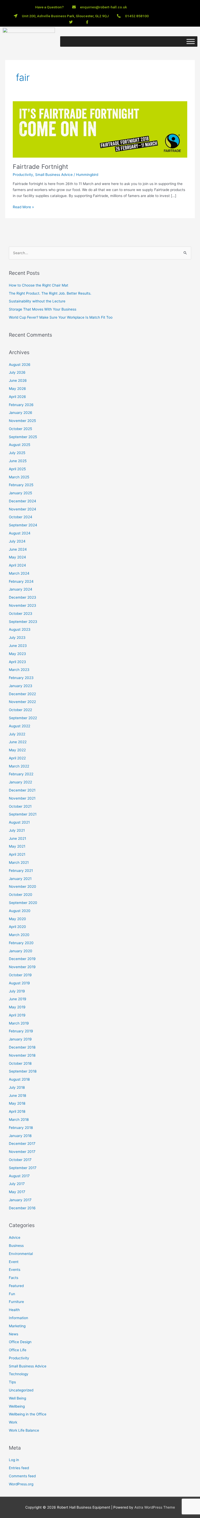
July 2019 (17, 991)
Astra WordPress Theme (154, 1507)
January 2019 (20, 1039)
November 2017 (22, 1152)
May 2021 (17, 846)
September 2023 (23, 622)
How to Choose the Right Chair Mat (38, 285)
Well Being (17, 1398)
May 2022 (17, 750)
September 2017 (22, 1168)
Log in (14, 1460)
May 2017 (17, 1192)
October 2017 (20, 1160)
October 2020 (20, 894)
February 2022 (21, 774)
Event (13, 1262)
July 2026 (17, 372)
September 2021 (22, 814)
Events (14, 1269)
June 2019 (17, 999)
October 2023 (20, 613)
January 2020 (20, 951)
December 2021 (22, 790)
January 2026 (20, 412)
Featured (16, 1286)
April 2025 (17, 469)
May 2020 (17, 919)
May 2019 (17, 1007)
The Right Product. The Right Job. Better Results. (50, 293)
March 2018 (19, 1119)
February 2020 (21, 943)
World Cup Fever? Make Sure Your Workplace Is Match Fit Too (61, 317)
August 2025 (19, 445)
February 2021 (21, 870)
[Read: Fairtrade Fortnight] (100, 129)
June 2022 (18, 742)
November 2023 (22, 605)
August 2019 (19, 983)
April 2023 (17, 662)
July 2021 (17, 830)
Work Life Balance (24, 1430)
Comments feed (22, 1476)
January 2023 (20, 686)
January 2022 (20, 782)
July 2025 (17, 453)
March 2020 (19, 935)
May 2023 (17, 654)
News (13, 1334)
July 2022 (17, 734)
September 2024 (23, 525)
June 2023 (18, 646)
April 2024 (17, 565)
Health (14, 1310)
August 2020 (19, 911)
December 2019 (22, 959)
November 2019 (22, 967)
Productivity (23, 174)
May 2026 (17, 388)
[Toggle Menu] (190, 41)
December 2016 (22, 1208)
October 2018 (20, 1063)
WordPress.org (21, 1484)
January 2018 (20, 1136)
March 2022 (19, 766)
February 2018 (21, 1128)
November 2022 (22, 702)
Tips (12, 1382)
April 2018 (17, 1111)
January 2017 (20, 1200)
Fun (12, 1294)
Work (13, 1422)
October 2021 (20, 806)
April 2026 (17, 397)
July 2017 (17, 1184)
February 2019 (21, 1031)
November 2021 (22, 798)
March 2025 (19, 477)
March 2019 (19, 1023)
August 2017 (19, 1176)
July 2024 (17, 541)
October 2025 (20, 429)
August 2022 (19, 726)
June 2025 (18, 461)
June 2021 (17, 838)
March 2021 (19, 862)
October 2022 (20, 710)
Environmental (21, 1254)
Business (16, 1245)
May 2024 (17, 557)
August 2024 (19, 533)
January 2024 (20, 589)
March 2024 (19, 573)
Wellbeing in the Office (27, 1414)
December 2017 (22, 1143)
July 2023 (17, 637)
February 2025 (21, 485)
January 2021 (20, 879)
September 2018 (22, 1071)
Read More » (23, 206)
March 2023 (19, 670)
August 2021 (19, 822)
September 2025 (23, 437)
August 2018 (19, 1079)
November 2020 (22, 886)
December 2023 (22, 597)
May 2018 (17, 1103)
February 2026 (21, 405)
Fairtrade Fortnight (40, 166)
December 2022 (22, 694)
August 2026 (19, 364)
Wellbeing (17, 1406)
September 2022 (23, 718)
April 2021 (17, 854)
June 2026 (18, 380)
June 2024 (18, 549)
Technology (18, 1374)
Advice (14, 1237)
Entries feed (19, 1468)
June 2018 (17, 1095)
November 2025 (22, 421)
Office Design (20, 1342)
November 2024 (22, 509)
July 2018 (17, 1087)
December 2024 (22, 501)
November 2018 (22, 1055)
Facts (13, 1278)
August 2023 (19, 629)
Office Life (17, 1350)
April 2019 (17, 1015)
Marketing (17, 1326)
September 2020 (23, 903)
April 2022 (17, 758)
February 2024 (21, 581)
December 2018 (22, 1047)
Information (18, 1318)
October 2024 (20, 517)
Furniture (16, 1302)
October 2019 (20, 975)
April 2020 (17, 927)
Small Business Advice (54, 174)
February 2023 (21, 678)
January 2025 (20, 493)
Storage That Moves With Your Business (42, 309)
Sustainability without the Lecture (37, 301)
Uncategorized (21, 1390)
